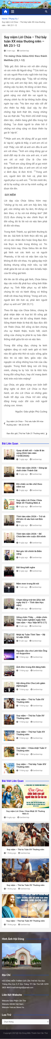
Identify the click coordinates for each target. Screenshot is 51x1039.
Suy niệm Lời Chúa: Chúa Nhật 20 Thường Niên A (29, 501)
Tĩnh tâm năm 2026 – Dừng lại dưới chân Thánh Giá (31, 469)
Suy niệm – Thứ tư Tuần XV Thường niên (25, 849)
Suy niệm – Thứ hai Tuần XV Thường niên (25, 921)
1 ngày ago (23, 459)
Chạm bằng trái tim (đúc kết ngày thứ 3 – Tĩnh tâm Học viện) (30, 602)
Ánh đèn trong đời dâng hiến (31, 667)
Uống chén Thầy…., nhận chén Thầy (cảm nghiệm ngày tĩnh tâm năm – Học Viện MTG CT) (31, 620)
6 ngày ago (23, 571)
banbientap (24, 51)
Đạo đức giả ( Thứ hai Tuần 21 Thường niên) (25, 433)
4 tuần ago (23, 641)
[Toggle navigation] (12, 11)
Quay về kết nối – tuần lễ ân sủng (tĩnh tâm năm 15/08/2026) (30, 453)
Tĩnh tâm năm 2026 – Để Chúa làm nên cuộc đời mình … (31, 536)
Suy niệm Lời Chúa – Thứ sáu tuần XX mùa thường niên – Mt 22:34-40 (25, 423)
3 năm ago (10, 51)
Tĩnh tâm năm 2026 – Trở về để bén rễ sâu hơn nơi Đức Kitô (30, 519)
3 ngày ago (23, 474)
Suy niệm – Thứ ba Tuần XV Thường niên (25, 885)
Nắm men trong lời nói (27, 583)
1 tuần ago (23, 587)
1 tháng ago (24, 657)
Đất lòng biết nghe (25, 567)
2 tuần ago (23, 609)
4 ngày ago (23, 506)
